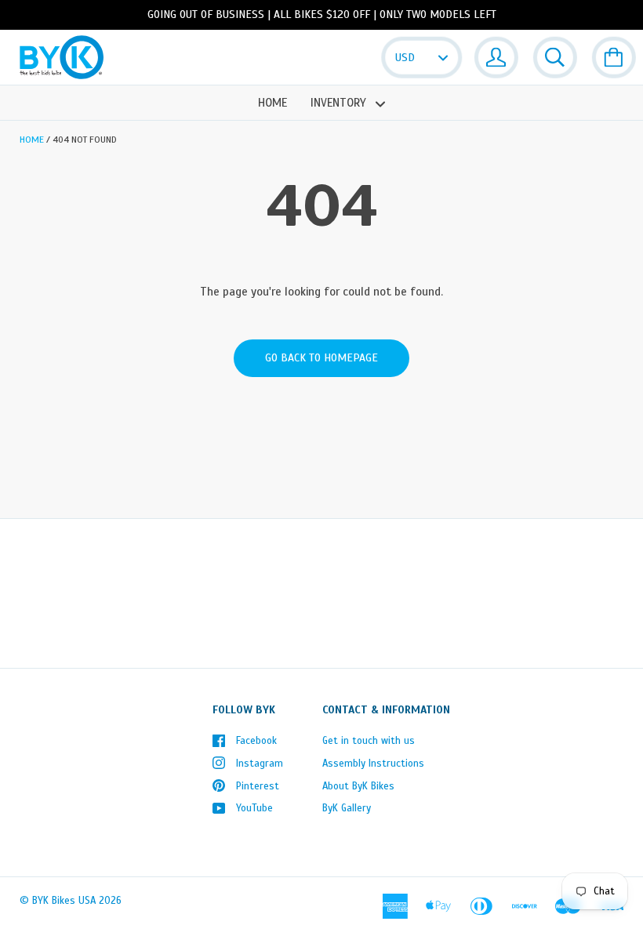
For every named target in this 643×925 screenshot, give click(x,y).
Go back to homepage (321, 358)
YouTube (254, 808)
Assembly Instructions (373, 763)
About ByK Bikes (358, 786)
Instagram (259, 763)
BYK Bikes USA (64, 900)
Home (272, 103)
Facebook (256, 741)
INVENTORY (340, 103)
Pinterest (257, 786)
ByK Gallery (346, 808)
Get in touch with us (368, 741)
